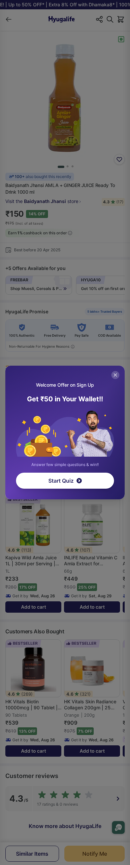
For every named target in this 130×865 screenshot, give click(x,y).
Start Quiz (61, 480)
